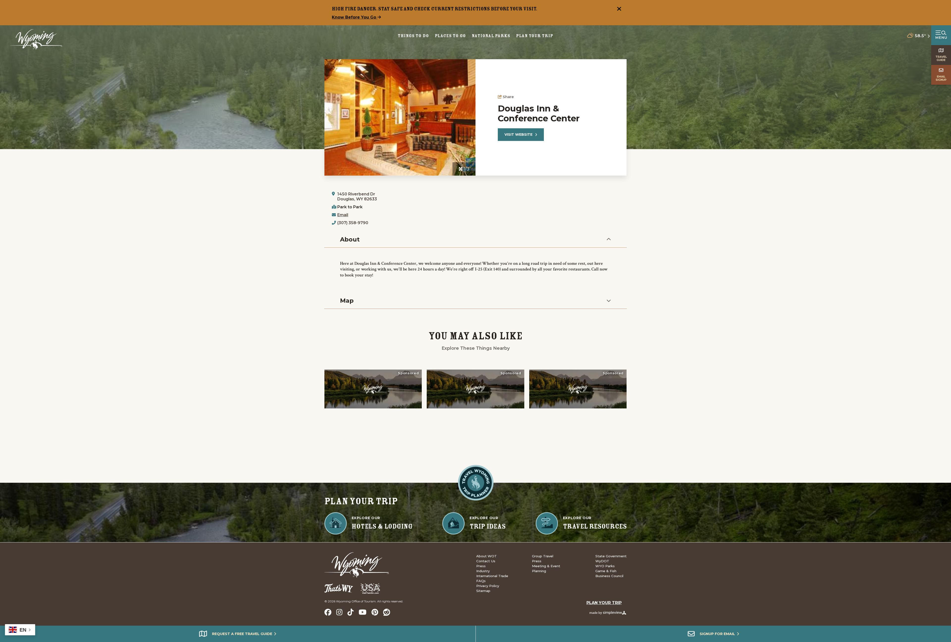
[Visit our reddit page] (386, 612)
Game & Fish (605, 571)
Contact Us (485, 561)
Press (481, 566)
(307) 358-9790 (352, 222)
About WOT (486, 556)
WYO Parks (605, 566)
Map (347, 300)
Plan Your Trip (534, 35)
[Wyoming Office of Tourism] (36, 39)
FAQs (481, 581)
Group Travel (542, 556)
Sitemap (483, 591)
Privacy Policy (487, 586)
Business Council (609, 576)
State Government (611, 556)
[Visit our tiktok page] (350, 612)
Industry (483, 571)
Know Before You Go (354, 17)
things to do (413, 35)
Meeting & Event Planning (546, 568)
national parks (491, 35)
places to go (450, 35)
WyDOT (602, 561)
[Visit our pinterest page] (374, 612)
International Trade (492, 576)
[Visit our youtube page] (363, 612)
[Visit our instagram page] (339, 612)
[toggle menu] (941, 35)
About (350, 239)
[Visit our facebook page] (327, 612)
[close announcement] (619, 9)
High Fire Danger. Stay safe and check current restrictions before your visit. (434, 9)
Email (342, 215)
